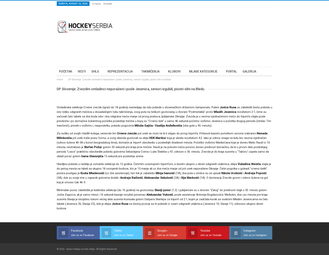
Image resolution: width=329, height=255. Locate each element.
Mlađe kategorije (203, 71)
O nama (96, 3)
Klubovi (174, 71)
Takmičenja (150, 71)
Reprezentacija (120, 71)
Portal (231, 71)
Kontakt (108, 3)
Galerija (249, 71)
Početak (65, 71)
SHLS (95, 71)
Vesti (82, 71)
